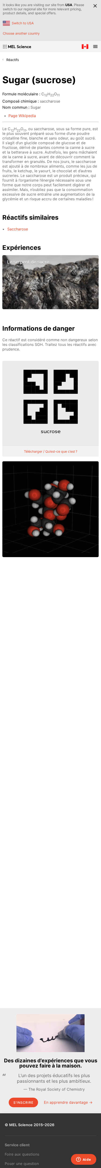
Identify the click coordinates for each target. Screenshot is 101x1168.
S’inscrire (23, 1102)
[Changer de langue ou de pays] (85, 46)
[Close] (95, 6)
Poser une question (22, 1163)
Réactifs (12, 60)
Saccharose (17, 229)
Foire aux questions (22, 1154)
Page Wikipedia (22, 115)
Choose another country (21, 33)
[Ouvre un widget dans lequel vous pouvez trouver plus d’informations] (83, 1160)
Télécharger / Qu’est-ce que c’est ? (50, 451)
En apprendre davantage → (68, 1102)
